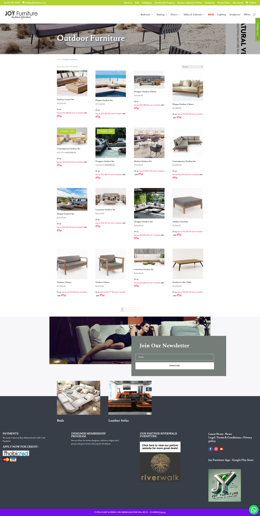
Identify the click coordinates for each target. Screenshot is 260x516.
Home (59, 59)
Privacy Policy (223, 3)
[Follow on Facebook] (210, 449)
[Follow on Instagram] (216, 449)
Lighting (221, 15)
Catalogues (147, 3)
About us (128, 3)
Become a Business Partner (189, 3)
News (228, 434)
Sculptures (234, 15)
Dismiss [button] (162, 512)
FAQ (137, 3)
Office (247, 15)
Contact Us (210, 3)
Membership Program (165, 3)
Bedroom (145, 15)
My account (238, 3)
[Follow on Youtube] (221, 449)
